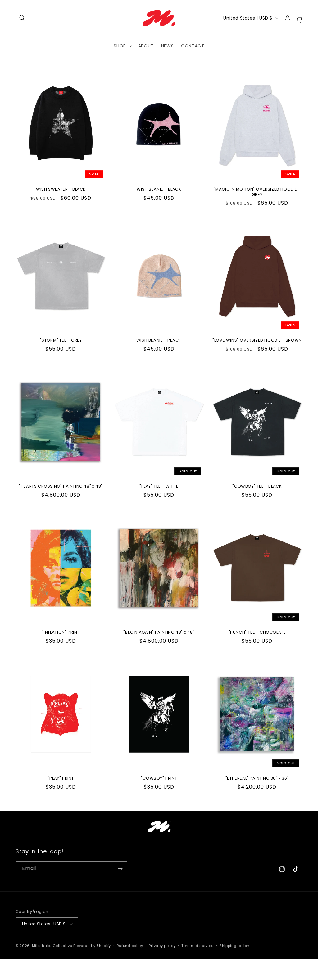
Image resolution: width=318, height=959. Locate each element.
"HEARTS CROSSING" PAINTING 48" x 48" (61, 486)
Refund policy (130, 945)
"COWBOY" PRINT (159, 778)
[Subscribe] (120, 868)
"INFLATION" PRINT (61, 632)
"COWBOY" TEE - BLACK (257, 486)
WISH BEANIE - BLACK (159, 189)
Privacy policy (162, 945)
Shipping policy (234, 945)
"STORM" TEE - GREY (61, 340)
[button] (22, 18)
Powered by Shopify (92, 945)
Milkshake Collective (52, 945)
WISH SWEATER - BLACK (61, 189)
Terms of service (197, 945)
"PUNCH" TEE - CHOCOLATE (257, 632)
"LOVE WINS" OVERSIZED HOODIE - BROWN (257, 340)
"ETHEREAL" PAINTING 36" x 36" (257, 778)
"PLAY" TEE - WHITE (159, 486)
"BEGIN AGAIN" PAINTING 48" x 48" (158, 632)
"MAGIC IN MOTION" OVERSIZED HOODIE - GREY (257, 192)
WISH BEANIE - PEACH (159, 340)
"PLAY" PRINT (61, 778)
